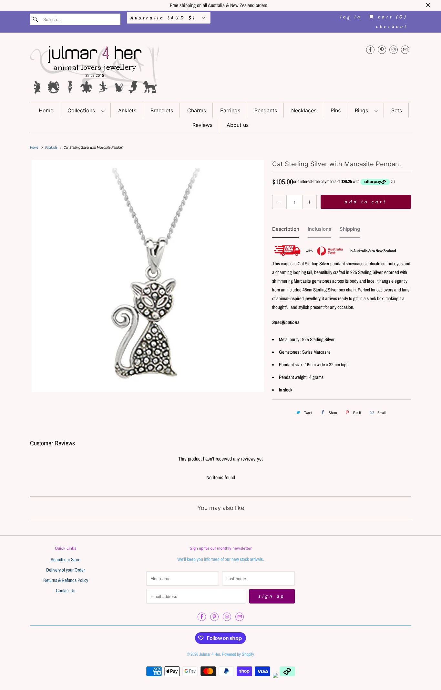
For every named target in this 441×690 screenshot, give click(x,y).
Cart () (391, 17)
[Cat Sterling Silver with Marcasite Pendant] (148, 276)
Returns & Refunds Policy (65, 580)
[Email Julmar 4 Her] (405, 49)
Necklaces (303, 110)
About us (238, 125)
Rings (363, 110)
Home (46, 110)
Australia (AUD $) (164, 18)
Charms (196, 110)
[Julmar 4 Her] (220, 69)
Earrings (230, 110)
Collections (82, 110)
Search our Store (65, 559)
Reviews (202, 125)
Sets (396, 110)
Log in (351, 17)
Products (51, 147)
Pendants (265, 110)
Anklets (127, 110)
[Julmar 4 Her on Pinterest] (382, 49)
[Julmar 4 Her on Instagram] (393, 49)
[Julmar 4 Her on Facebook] (370, 49)
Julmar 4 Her (209, 654)
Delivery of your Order (65, 569)
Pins (336, 110)
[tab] (285, 230)
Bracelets (161, 110)
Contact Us (65, 590)
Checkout (392, 26)
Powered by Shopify (238, 654)
